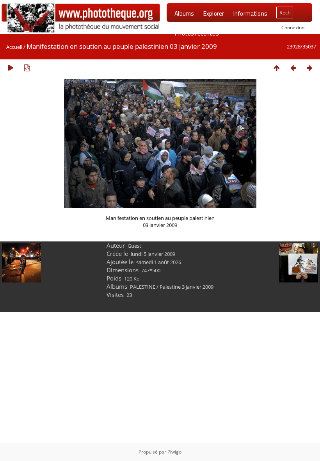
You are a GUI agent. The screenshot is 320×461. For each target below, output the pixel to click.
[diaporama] (10, 67)
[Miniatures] (276, 67)
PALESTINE (142, 286)
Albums (184, 13)
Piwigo (174, 451)
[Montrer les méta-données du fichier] (27, 67)
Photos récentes (196, 33)
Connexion (292, 27)
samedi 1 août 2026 (158, 262)
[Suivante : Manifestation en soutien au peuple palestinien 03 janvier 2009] (309, 67)
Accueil (14, 46)
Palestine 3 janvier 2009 (186, 286)
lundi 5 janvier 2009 (153, 253)
